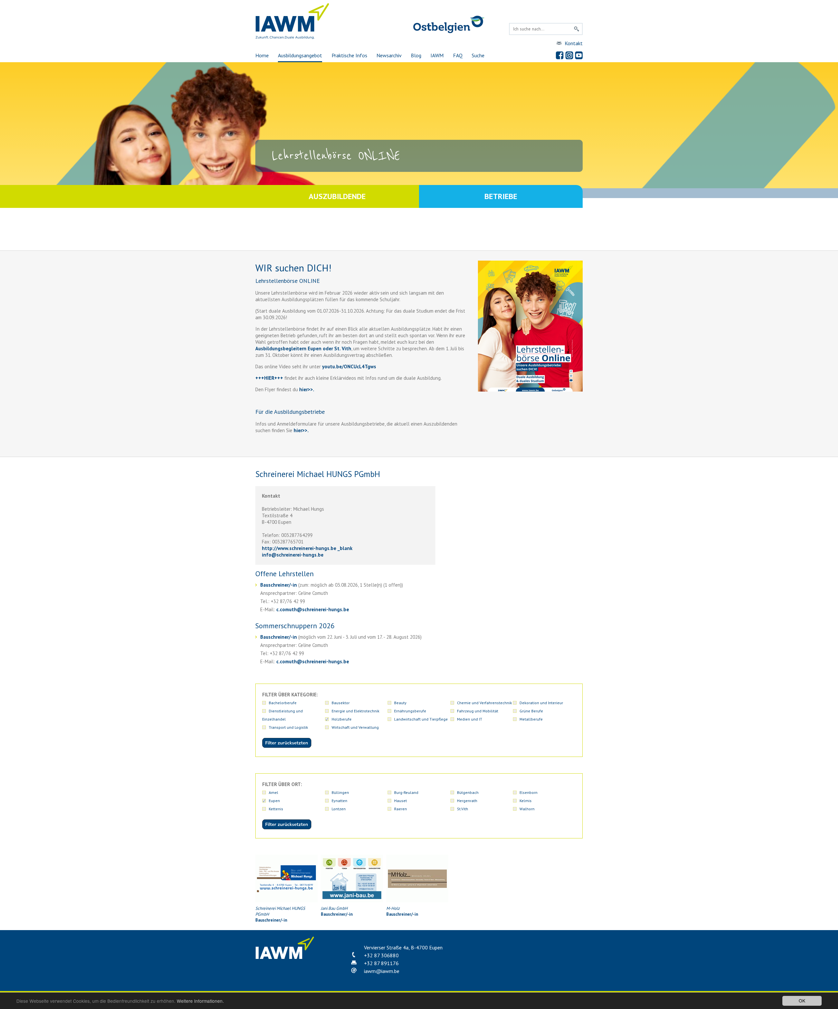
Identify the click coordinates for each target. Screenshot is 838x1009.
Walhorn (527, 808)
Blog (416, 55)
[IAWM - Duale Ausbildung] (292, 37)
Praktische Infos (349, 55)
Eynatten (339, 800)
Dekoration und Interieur (541, 702)
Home (262, 55)
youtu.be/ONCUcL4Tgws (349, 366)
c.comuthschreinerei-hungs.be (312, 609)
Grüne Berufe (531, 710)
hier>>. (300, 430)
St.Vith (462, 808)
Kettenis (276, 808)
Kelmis (525, 800)
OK (802, 1000)
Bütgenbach (468, 792)
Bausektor (341, 702)
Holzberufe (342, 719)
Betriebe (500, 196)
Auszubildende (337, 196)
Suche (478, 55)
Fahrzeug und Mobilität (477, 710)
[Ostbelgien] (448, 31)
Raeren (400, 808)
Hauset (400, 800)
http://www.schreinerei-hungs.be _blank (307, 548)
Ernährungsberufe (410, 710)
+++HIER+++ (269, 378)
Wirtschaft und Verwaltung (355, 727)
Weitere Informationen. (200, 1001)
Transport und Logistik (288, 727)
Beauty (400, 702)
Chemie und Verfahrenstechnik (484, 702)
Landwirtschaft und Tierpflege (421, 719)
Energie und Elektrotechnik (355, 710)
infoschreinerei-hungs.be (292, 555)
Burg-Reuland (406, 792)
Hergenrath (467, 800)
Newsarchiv (389, 55)
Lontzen (339, 808)
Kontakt (574, 43)
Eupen (274, 800)
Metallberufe (531, 719)
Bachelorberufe (283, 702)
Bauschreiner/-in (279, 585)
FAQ (458, 55)
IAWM (437, 55)
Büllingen (340, 792)
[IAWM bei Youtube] (579, 55)
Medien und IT (469, 719)
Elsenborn (528, 792)
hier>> (305, 389)
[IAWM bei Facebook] (560, 55)
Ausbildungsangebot (300, 55)
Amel (273, 792)
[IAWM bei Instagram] (569, 55)
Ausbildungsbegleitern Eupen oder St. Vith (303, 348)
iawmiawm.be (381, 971)
